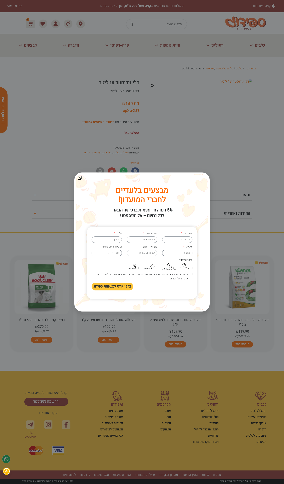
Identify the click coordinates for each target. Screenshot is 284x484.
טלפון (119, 233)
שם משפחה (151, 233)
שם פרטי (187, 233)
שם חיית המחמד (149, 247)
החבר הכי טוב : (185, 260)
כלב (180, 268)
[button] (79, 177)
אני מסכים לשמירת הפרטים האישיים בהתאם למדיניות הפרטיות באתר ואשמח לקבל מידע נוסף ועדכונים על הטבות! (142, 276)
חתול (164, 269)
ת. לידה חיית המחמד (112, 247)
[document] (142, 242)
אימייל (188, 247)
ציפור (130, 268)
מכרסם (147, 268)
